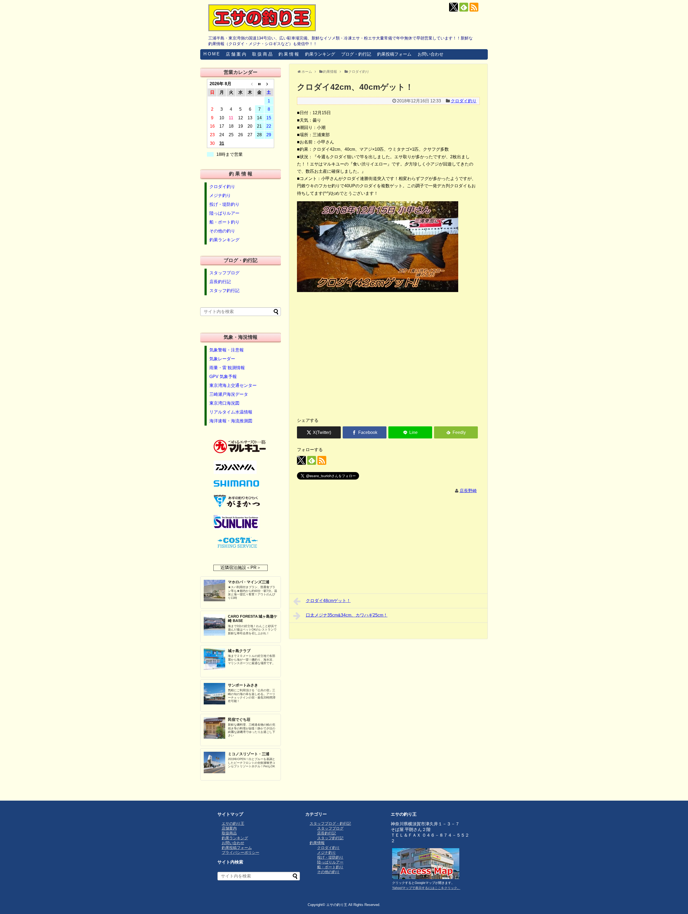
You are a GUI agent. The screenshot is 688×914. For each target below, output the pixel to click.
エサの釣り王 (233, 823)
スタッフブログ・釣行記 (330, 823)
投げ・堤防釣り (224, 204)
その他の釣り (222, 231)
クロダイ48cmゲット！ (328, 600)
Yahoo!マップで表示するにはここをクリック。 (426, 888)
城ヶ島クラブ (239, 651)
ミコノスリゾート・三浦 (248, 754)
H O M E (211, 54)
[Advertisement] (388, 371)
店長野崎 (468, 490)
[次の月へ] (268, 84)
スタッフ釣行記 (224, 290)
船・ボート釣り (224, 222)
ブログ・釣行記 (356, 54)
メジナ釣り (220, 195)
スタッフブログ (224, 273)
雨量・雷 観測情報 (227, 367)
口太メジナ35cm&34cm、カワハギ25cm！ (347, 615)
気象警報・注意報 (226, 350)
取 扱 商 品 (262, 54)
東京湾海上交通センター (233, 385)
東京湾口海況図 (224, 403)
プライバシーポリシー (240, 852)
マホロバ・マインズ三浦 (248, 582)
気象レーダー (222, 359)
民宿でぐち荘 (239, 719)
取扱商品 (229, 833)
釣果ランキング (320, 54)
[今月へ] (259, 84)
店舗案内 (229, 828)
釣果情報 (317, 843)
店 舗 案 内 (236, 54)
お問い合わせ (430, 54)
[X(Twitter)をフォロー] (453, 7)
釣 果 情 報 (288, 54)
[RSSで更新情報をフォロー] (474, 7)
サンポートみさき (243, 685)
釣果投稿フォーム (394, 54)
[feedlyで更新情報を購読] (463, 7)
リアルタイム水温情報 (230, 412)
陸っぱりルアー (224, 213)
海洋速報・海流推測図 (230, 421)
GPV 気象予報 (223, 376)
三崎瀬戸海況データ (228, 394)
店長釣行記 (220, 281)
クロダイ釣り (463, 101)
